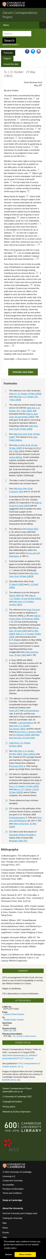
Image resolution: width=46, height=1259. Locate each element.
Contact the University (12, 1181)
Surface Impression (22, 1112)
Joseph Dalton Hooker (13, 1020)
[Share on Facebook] (27, 51)
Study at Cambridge (12, 1200)
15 (6, 743)
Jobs (5, 1237)
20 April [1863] (20, 631)
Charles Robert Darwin (13, 1014)
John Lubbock (29, 754)
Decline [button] (8, 1254)
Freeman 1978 (16, 766)
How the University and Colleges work (20, 1213)
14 (6, 698)
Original (7, 58)
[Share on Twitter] (33, 51)
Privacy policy (9, 1107)
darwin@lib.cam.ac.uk (13, 1091)
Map (5, 1223)
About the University (13, 1208)
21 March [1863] (16, 584)
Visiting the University (12, 1218)
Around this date (11, 64)
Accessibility (8, 1185)
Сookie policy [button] (10, 1248)
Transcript (8, 53)
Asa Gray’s (14, 643)
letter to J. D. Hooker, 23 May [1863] (25, 394)
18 (6, 800)
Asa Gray (21, 732)
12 (6, 610)
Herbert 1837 (32, 529)
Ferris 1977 (14, 711)
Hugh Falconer (33, 610)
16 (6, 751)
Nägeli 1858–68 (16, 595)
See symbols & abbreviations (24, 1036)
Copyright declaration (12, 1102)
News (5, 1228)
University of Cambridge (15, 1096)
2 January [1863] (34, 732)
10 (6, 581)
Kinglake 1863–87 (18, 841)
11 (6, 592)
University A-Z (9, 1176)
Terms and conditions (12, 1193)
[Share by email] (38, 51)
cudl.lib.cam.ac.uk (11, 1080)
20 (6, 832)
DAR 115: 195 (9, 1031)
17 (6, 774)
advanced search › (11, 45)
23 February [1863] (21, 735)
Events (6, 1232)
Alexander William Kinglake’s (22, 835)
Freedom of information (13, 1189)
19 (6, 808)
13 (6, 660)
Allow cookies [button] (25, 1254)
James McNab (15, 457)
